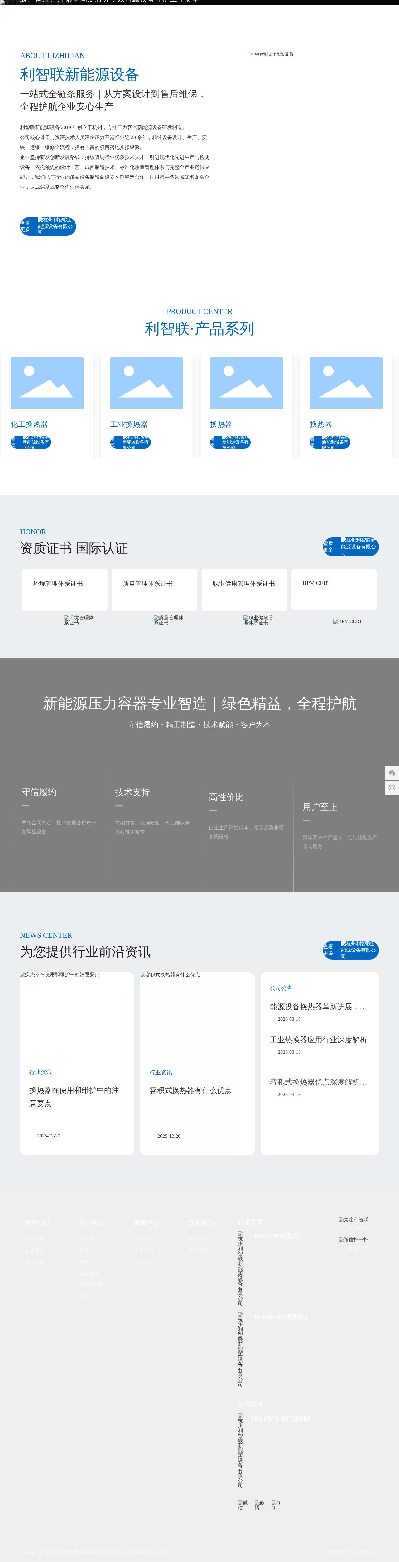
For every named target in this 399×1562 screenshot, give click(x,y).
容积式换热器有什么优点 (191, 1090)
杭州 (374, 1552)
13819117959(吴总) (275, 1236)
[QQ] (277, 1506)
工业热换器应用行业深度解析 (318, 1039)
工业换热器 (106, 424)
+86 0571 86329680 (280, 1419)
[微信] (243, 1506)
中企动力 (358, 1552)
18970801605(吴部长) (279, 1316)
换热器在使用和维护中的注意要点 (74, 1097)
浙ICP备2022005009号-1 (150, 1552)
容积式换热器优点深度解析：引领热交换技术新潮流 (318, 1073)
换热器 (198, 424)
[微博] (260, 1506)
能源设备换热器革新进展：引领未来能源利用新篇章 (318, 1007)
